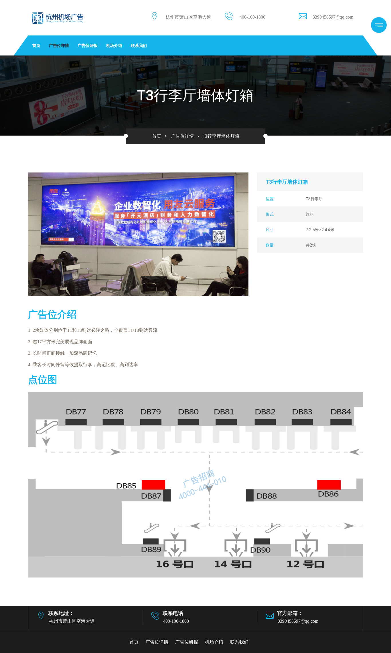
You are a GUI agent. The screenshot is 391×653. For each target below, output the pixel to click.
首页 (36, 45)
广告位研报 (88, 45)
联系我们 (139, 45)
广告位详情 (59, 45)
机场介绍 (114, 45)
